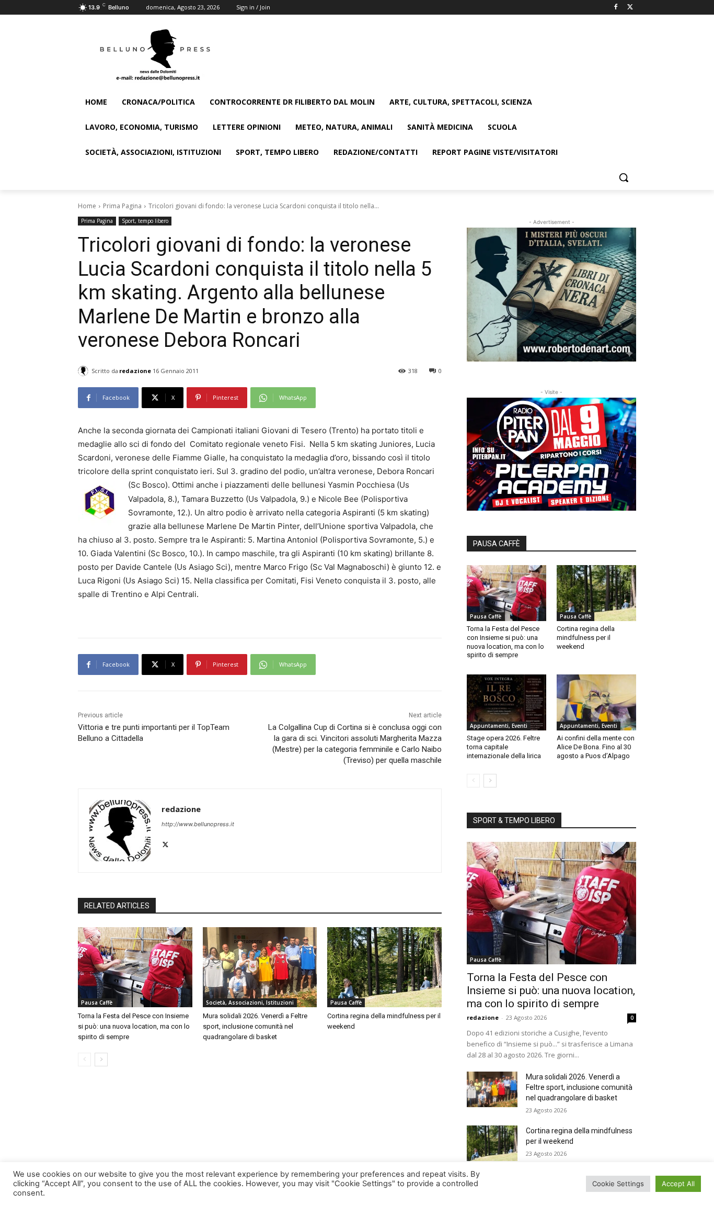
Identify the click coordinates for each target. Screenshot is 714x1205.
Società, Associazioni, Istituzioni (250, 1002)
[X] (630, 8)
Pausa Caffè (96, 1002)
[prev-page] (84, 1059)
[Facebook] (615, 8)
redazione (135, 371)
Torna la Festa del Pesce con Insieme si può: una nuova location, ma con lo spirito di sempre (134, 1026)
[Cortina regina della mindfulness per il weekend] (384, 967)
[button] (623, 177)
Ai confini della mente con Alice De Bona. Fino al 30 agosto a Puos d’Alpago (596, 747)
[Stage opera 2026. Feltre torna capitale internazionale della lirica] (506, 702)
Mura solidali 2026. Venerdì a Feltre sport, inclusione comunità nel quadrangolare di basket (255, 1026)
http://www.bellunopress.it (198, 824)
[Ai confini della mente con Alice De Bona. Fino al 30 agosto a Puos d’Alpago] (596, 702)
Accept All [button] (678, 1183)
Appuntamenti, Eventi (498, 725)
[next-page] (101, 1059)
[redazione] (84, 371)
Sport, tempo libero (145, 220)
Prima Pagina (122, 205)
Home (87, 205)
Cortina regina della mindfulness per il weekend (586, 637)
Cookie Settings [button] (618, 1183)
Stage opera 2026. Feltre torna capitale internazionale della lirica (504, 747)
